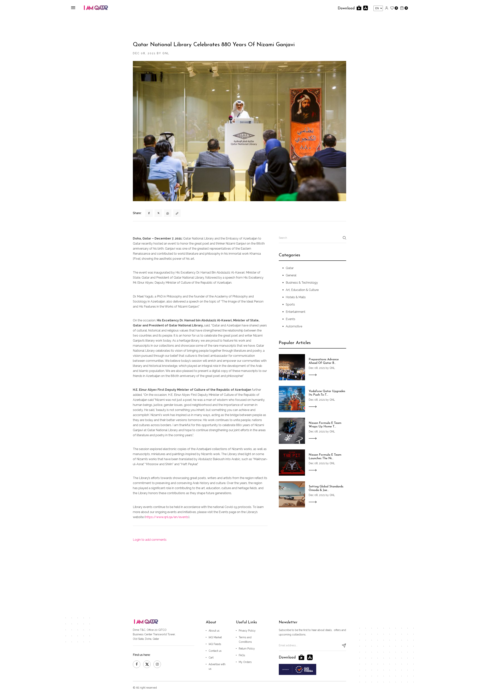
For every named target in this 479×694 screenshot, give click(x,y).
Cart (211, 657)
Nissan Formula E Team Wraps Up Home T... (325, 425)
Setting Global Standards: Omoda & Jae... (326, 488)
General (291, 275)
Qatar (290, 268)
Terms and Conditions (245, 639)
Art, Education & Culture (302, 290)
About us (214, 630)
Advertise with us (217, 666)
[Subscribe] (344, 645)
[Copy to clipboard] (177, 213)
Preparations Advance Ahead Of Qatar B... (324, 361)
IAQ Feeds (215, 644)
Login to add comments (150, 539)
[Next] (136, 135)
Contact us (215, 650)
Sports (290, 304)
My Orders (245, 662)
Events (290, 319)
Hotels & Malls (296, 297)
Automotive (294, 326)
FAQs (242, 655)
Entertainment (295, 312)
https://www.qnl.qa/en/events (166, 517)
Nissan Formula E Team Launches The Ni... (325, 456)
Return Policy (247, 648)
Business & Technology (302, 282)
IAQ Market (215, 637)
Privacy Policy (247, 630)
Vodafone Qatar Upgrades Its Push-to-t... (327, 393)
